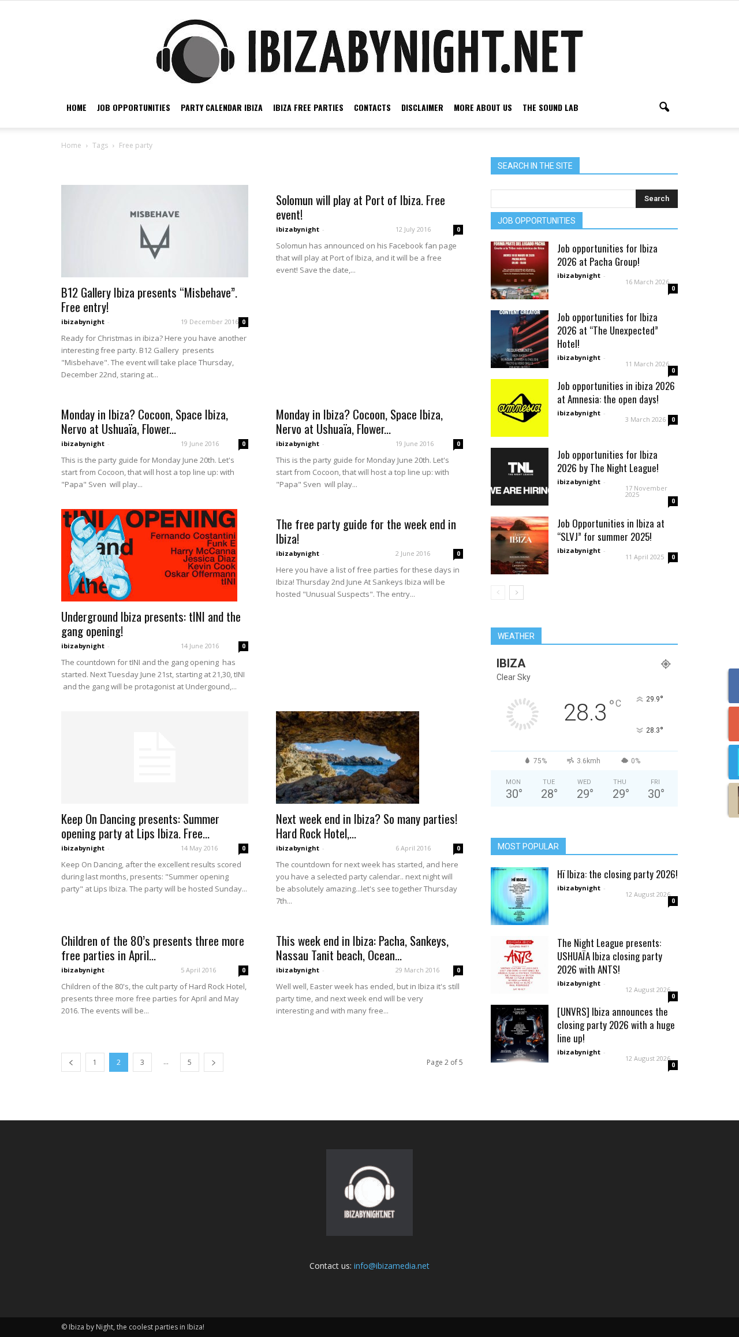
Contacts (372, 107)
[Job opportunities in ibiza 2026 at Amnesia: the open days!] (519, 408)
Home (76, 107)
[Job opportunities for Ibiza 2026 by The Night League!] (519, 477)
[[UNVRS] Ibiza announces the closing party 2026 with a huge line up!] (519, 1034)
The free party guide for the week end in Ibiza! (366, 531)
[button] (664, 107)
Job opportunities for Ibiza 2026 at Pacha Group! (607, 255)
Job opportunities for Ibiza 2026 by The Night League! (608, 461)
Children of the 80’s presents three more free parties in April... (152, 947)
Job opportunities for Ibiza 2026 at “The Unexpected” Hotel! (607, 330)
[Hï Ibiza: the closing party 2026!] (519, 896)
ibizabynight (82, 321)
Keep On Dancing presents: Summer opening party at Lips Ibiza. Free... (140, 825)
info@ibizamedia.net (392, 1265)
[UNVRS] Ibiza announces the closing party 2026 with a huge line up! (616, 1024)
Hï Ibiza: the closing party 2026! (617, 874)
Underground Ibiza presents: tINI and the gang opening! (151, 623)
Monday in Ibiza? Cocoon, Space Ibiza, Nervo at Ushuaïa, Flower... (144, 421)
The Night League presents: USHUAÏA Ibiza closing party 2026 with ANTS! (609, 955)
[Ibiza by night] (369, 51)
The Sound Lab (550, 107)
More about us (483, 107)
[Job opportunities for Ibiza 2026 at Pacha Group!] (519, 270)
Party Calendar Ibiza (222, 107)
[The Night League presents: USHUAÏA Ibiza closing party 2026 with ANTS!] (519, 965)
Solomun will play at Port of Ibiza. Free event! (360, 207)
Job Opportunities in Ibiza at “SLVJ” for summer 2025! (611, 530)
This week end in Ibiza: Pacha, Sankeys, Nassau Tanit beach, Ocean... (362, 947)
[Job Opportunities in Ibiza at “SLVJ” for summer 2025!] (519, 545)
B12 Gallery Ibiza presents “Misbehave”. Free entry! (149, 299)
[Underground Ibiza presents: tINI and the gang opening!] (154, 555)
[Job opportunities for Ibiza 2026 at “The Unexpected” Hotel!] (519, 339)
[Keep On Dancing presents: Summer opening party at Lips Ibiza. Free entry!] (154, 757)
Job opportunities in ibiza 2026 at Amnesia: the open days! (616, 392)
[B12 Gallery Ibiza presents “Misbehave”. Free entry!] (154, 231)
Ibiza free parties (308, 107)
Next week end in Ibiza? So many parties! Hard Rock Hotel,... (366, 825)
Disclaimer (422, 107)
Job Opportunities (133, 107)
